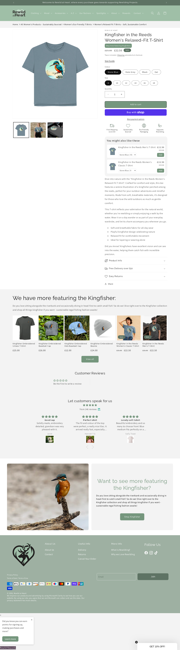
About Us (49, 549)
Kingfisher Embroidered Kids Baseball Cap (76, 345)
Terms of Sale (12, 578)
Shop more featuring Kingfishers (118, 46)
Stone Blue (113, 72)
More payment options (135, 119)
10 (117, 83)
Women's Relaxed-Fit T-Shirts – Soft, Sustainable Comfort (120, 24)
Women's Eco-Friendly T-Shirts (78, 24)
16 (145, 83)
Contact (49, 554)
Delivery (82, 549)
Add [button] (160, 154)
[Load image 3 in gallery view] (55, 130)
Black (145, 72)
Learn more (10, 639)
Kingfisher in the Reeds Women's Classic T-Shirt (127, 345)
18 (154, 83)
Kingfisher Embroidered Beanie (102, 345)
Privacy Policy (12, 575)
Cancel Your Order (87, 558)
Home (15, 24)
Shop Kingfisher (132, 517)
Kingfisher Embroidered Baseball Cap (50, 345)
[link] (112, 151)
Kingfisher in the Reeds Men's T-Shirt (153, 345)
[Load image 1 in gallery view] (21, 130)
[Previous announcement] (14, 2)
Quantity (108, 89)
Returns (82, 554)
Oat (156, 72)
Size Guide (110, 61)
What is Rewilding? (120, 549)
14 (135, 83)
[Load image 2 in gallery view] (38, 130)
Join (153, 576)
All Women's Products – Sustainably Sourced (41, 24)
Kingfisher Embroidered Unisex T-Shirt (24, 345)
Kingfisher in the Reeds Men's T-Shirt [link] (137, 147)
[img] (90, 405)
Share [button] (110, 284)
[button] (36, 13)
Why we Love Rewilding (123, 554)
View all (90, 359)
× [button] (0, 615)
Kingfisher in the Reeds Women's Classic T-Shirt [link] (135, 164)
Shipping (120, 55)
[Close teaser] (136, 642)
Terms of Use (23, 578)
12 (126, 83)
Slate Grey (130, 72)
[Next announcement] (166, 2)
